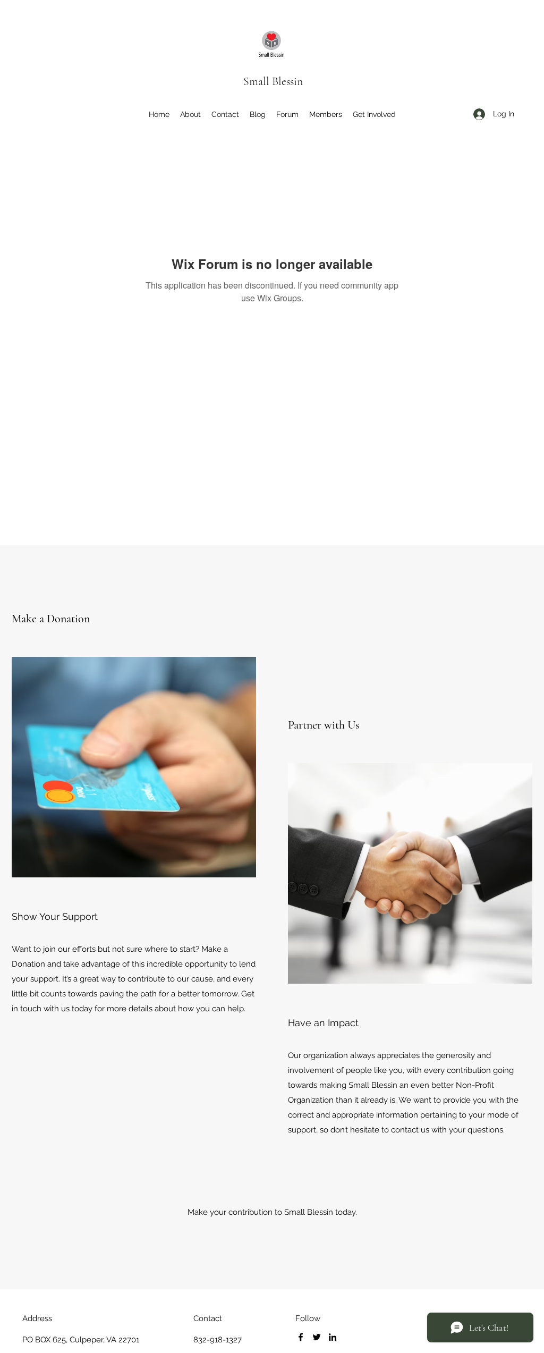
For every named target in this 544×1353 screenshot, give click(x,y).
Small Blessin (273, 81)
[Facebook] (300, 1337)
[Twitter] (316, 1337)
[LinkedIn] (332, 1337)
